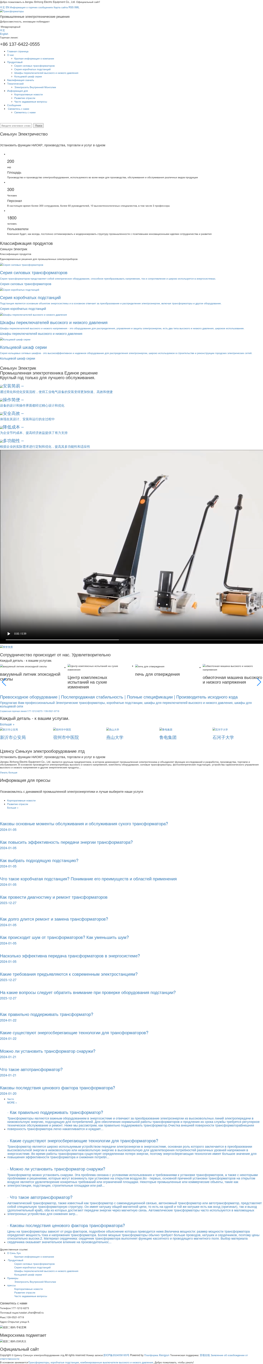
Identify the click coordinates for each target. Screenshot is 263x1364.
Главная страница (18, 51)
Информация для (17, 90)
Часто (10, 1099)
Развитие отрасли (24, 98)
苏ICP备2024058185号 (116, 1355)
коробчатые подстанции (64, 1362)
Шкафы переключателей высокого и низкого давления (46, 73)
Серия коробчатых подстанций (32, 69)
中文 (2, 7)
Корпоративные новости (28, 94)
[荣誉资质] (6, 646)
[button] (4, 682)
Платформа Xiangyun (156, 1355)
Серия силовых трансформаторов (34, 65)
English (4, 34)
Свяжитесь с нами (18, 108)
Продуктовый (15, 62)
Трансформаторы (38, 1362)
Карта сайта (61, 7)
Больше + (7, 724)
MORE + (12, 1102)
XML (76, 7)
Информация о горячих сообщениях (31, 7)
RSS (71, 7)
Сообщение (14, 105)
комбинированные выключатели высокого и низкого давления (116, 1362)
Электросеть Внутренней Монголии (35, 87)
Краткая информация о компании (34, 58)
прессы (11, 1285)
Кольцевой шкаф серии (28, 76)
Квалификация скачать (21, 80)
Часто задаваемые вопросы (30, 101)
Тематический (15, 83)
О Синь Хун (14, 1253)
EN (7, 7)
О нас (11, 55)
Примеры (12, 1278)
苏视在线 (205, 1355)
